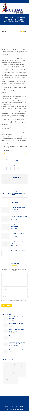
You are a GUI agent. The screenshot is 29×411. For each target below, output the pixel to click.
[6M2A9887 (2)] (14, 373)
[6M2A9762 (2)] (7, 380)
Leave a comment (14, 160)
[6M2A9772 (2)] (14, 380)
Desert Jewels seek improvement (16, 225)
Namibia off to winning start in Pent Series (16, 317)
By (14, 159)
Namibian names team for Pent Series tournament (19, 217)
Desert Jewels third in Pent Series (18, 234)
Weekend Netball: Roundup (18, 250)
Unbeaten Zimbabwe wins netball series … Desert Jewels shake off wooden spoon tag (17, 343)
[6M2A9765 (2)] (22, 365)
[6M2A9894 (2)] (7, 365)
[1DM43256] (14, 365)
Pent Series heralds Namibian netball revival (18, 208)
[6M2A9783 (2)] (7, 373)
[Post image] (5, 210)
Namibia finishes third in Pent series (18, 242)
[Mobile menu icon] (26, 8)
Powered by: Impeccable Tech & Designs (14, 409)
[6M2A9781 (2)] (22, 373)
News (4, 31)
